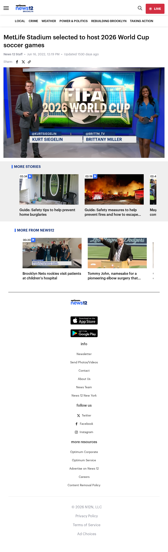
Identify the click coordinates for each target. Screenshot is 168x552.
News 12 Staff (13, 54)
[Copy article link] (29, 62)
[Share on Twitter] (23, 62)
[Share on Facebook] (17, 62)
